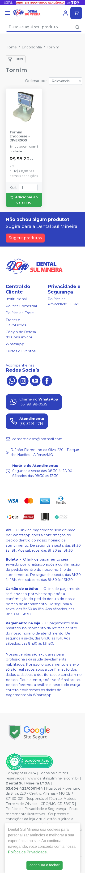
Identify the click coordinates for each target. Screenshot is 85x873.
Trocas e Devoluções (16, 322)
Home (11, 47)
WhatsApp (15, 344)
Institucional (16, 299)
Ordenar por (36, 81)
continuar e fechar (45, 865)
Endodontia (32, 47)
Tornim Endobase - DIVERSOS (19, 136)
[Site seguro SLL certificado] (29, 732)
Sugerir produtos (25, 238)
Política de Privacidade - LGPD (64, 301)
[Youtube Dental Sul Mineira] (35, 380)
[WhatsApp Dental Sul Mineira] (11, 380)
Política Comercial (21, 306)
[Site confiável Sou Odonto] (29, 762)
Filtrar (18, 59)
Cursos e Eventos (20, 351)
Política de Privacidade (27, 852)
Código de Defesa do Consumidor (21, 334)
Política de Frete (20, 313)
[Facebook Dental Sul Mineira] (47, 380)
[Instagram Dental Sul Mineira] (23, 380)
